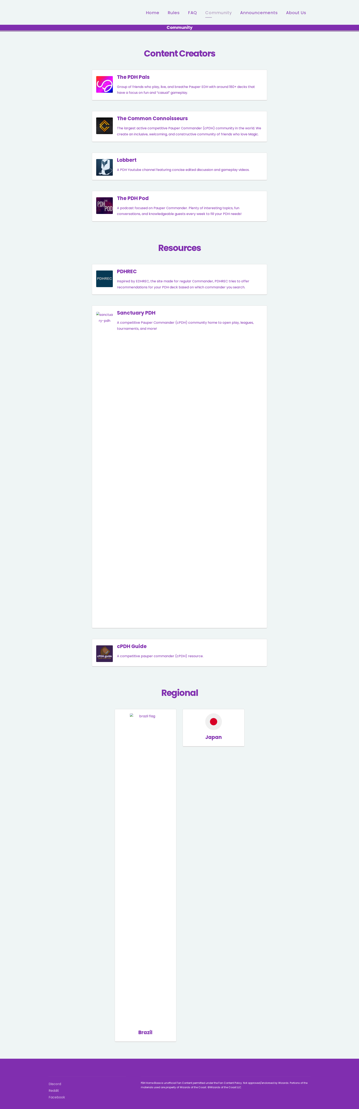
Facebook (57, 1097)
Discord (55, 1084)
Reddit (54, 1090)
